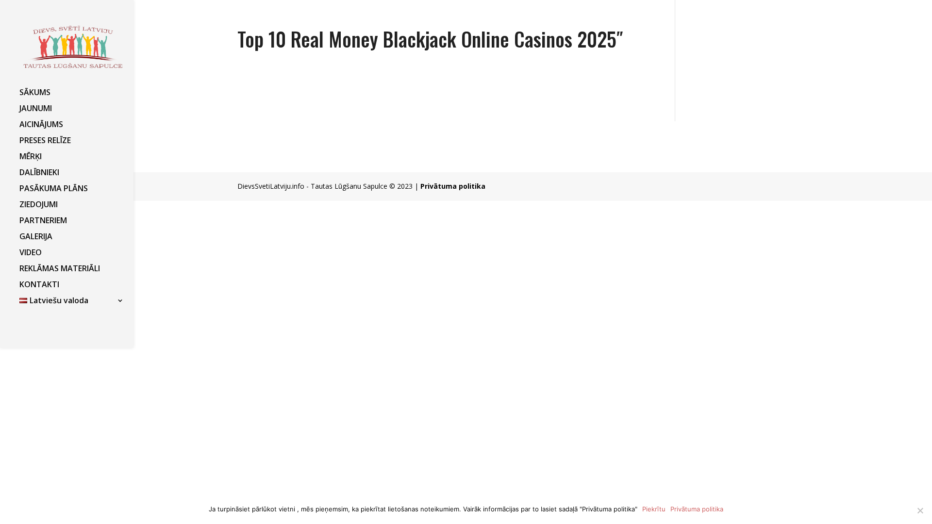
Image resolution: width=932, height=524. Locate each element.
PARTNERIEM (43, 221)
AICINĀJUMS (41, 125)
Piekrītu (654, 509)
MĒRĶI (30, 157)
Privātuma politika (452, 186)
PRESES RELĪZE (45, 141)
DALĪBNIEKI (39, 173)
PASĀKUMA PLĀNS (53, 189)
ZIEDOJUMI (38, 205)
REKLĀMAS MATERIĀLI (59, 269)
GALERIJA (35, 237)
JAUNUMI (35, 109)
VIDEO (30, 253)
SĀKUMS (34, 93)
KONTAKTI (39, 285)
